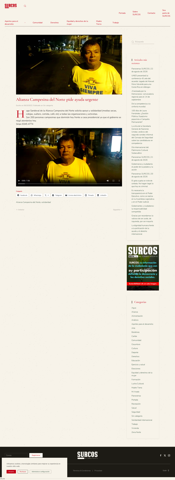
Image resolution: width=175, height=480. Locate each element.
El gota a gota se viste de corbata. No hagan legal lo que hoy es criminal (142, 183)
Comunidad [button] (37, 22)
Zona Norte (136, 432)
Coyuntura (136, 344)
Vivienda (135, 428)
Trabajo (115, 22)
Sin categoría (48, 105)
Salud (134, 408)
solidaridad (46, 202)
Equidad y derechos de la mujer (77, 22)
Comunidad (136, 340)
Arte (133, 328)
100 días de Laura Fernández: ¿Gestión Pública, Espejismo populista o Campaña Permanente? (140, 116)
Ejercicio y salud (138, 364)
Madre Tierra (99, 22)
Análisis (135, 320)
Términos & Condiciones (82, 471)
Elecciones (136, 368)
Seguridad (136, 412)
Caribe (134, 336)
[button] (25, 6)
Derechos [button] (54, 22)
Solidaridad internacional (142, 420)
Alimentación (137, 316)
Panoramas (136, 395)
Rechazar (23, 472)
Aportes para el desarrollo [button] (11, 22)
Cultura (135, 348)
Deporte (135, 352)
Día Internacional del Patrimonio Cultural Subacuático (140, 150)
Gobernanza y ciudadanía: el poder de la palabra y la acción (142, 167)
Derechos (135, 356)
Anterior (21, 210)
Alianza (135, 312)
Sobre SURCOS (136, 13)
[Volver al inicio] (11, 6)
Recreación (136, 404)
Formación (136, 379)
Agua (134, 308)
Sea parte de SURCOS (166, 13)
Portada (122, 13)
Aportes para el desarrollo (142, 324)
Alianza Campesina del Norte (28, 202)
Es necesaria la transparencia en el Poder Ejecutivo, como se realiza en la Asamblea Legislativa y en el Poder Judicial (143, 196)
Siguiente (116, 210)
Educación (136, 360)
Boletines (136, 332)
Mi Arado (135, 391)
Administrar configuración (40, 472)
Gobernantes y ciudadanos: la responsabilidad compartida (143, 209)
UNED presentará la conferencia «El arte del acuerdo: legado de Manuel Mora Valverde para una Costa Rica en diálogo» (143, 81)
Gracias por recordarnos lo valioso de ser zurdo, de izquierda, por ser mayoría (142, 218)
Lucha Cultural (138, 383)
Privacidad (98, 471)
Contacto (151, 13)
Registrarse (36, 455)
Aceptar (11, 472)
